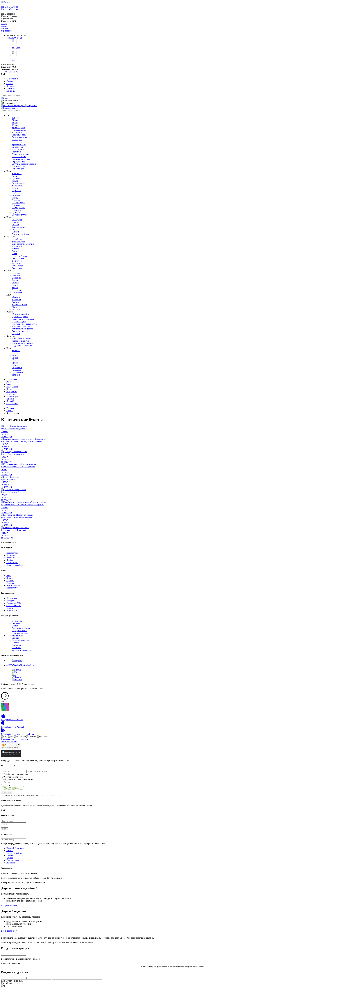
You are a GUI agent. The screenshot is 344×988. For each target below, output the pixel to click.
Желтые (15, 360)
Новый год (17, 239)
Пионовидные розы (21, 154)
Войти (4, 829)
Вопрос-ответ (18, 635)
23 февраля (17, 246)
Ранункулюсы (18, 207)
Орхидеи (16, 178)
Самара (9, 858)
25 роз (14, 122)
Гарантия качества (20, 640)
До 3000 (10, 401)
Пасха (14, 251)
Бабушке (16, 309)
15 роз (14, 125)
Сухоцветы (17, 212)
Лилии (15, 176)
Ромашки (16, 200)
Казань (9, 855)
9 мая (14, 253)
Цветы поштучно (20, 215)
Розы (8, 382)
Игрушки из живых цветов (24, 324)
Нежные (15, 285)
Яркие (15, 287)
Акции (9, 608)
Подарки (16, 333)
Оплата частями (13, 605)
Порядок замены (19, 630)
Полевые (16, 273)
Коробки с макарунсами (23, 319)
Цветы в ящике (19, 321)
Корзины (10, 555)
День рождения (19, 227)
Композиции (12, 396)
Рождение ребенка (20, 234)
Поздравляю (12, 387)
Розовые (15, 353)
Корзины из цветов (20, 341)
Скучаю (15, 229)
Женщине (16, 299)
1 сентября (17, 261)
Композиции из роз (21, 159)
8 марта (15, 249)
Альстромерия (18, 203)
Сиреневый (17, 367)
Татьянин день (18, 241)
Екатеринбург (12, 860)
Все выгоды (11, 610)
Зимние (15, 280)
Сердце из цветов (20, 331)
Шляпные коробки (20, 314)
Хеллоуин (16, 263)
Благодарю (17, 219)
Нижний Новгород (15, 848)
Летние (15, 283)
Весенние (16, 278)
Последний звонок (20, 256)
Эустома (16, 205)
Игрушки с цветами (21, 326)
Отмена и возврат (20, 633)
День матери (17, 266)
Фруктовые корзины (21, 338)
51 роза (15, 120)
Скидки (10, 81)
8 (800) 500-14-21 (14, 38)
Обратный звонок (9, 741)
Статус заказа (4, 24)
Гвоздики (16, 195)
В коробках (11, 391)
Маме (14, 307)
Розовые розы (18, 142)
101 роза (15, 118)
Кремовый (17, 370)
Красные (16, 350)
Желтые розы (18, 149)
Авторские (17, 290)
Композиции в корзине (22, 343)
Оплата (9, 83)
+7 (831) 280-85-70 (9, 72)
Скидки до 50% (13, 603)
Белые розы (17, 139)
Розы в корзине (19, 156)
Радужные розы (19, 135)
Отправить (6, 792)
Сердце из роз (18, 161)
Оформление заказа (21, 628)
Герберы (15, 193)
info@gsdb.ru (28, 665)
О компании (12, 79)
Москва (9, 850)
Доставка (10, 86)
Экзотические (18, 183)
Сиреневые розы (19, 137)
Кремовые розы (19, 144)
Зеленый (16, 375)
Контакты (10, 91)
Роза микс (16, 152)
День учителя (18, 258)
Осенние (16, 275)
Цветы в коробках (20, 316)
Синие (15, 358)
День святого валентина (23, 244)
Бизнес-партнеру (19, 304)
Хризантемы (17, 186)
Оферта (15, 643)
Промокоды (11, 598)
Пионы (15, 198)
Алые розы (17, 132)
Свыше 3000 (12, 403)
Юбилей (15, 232)
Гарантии (10, 88)
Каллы (15, 181)
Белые (14, 355)
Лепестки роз (18, 169)
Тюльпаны (17, 173)
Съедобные (17, 292)
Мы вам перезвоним (6, 29)
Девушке (16, 302)
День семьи (17, 268)
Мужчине (16, 297)
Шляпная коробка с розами (24, 164)
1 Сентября (11, 379)
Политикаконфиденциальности (22, 648)
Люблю (15, 224)
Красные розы (18, 127)
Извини (15, 222)
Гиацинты (16, 210)
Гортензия (16, 190)
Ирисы (15, 188)
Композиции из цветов (22, 329)
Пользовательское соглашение (15, 739)
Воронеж (10, 863)
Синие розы (17, 147)
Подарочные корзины (22, 346)
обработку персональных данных (50, 795)
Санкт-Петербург (14, 853)
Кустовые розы (19, 130)
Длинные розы (18, 166)
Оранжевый (17, 372)
